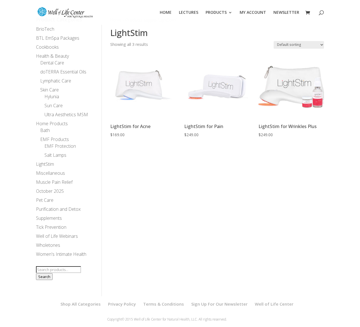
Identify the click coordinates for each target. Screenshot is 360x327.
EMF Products (54, 139)
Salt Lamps (55, 155)
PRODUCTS (216, 12)
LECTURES (188, 12)
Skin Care (49, 90)
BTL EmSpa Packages (57, 38)
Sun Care (53, 105)
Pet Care (44, 200)
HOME (166, 12)
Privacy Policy (122, 304)
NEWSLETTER (286, 12)
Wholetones (48, 245)
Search (44, 276)
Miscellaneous (50, 173)
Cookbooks (47, 47)
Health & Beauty (52, 56)
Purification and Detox (58, 209)
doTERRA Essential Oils (63, 72)
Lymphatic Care (55, 81)
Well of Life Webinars (57, 236)
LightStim (45, 164)
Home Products (52, 123)
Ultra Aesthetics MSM (66, 114)
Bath (45, 130)
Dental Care (52, 63)
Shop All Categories (80, 304)
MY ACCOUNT (253, 12)
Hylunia (51, 96)
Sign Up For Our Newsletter (219, 304)
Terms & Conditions (163, 304)
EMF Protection (60, 146)
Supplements (49, 218)
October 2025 (50, 191)
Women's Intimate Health (61, 254)
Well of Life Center (274, 304)
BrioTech (45, 29)
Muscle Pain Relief (54, 182)
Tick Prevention (51, 227)
